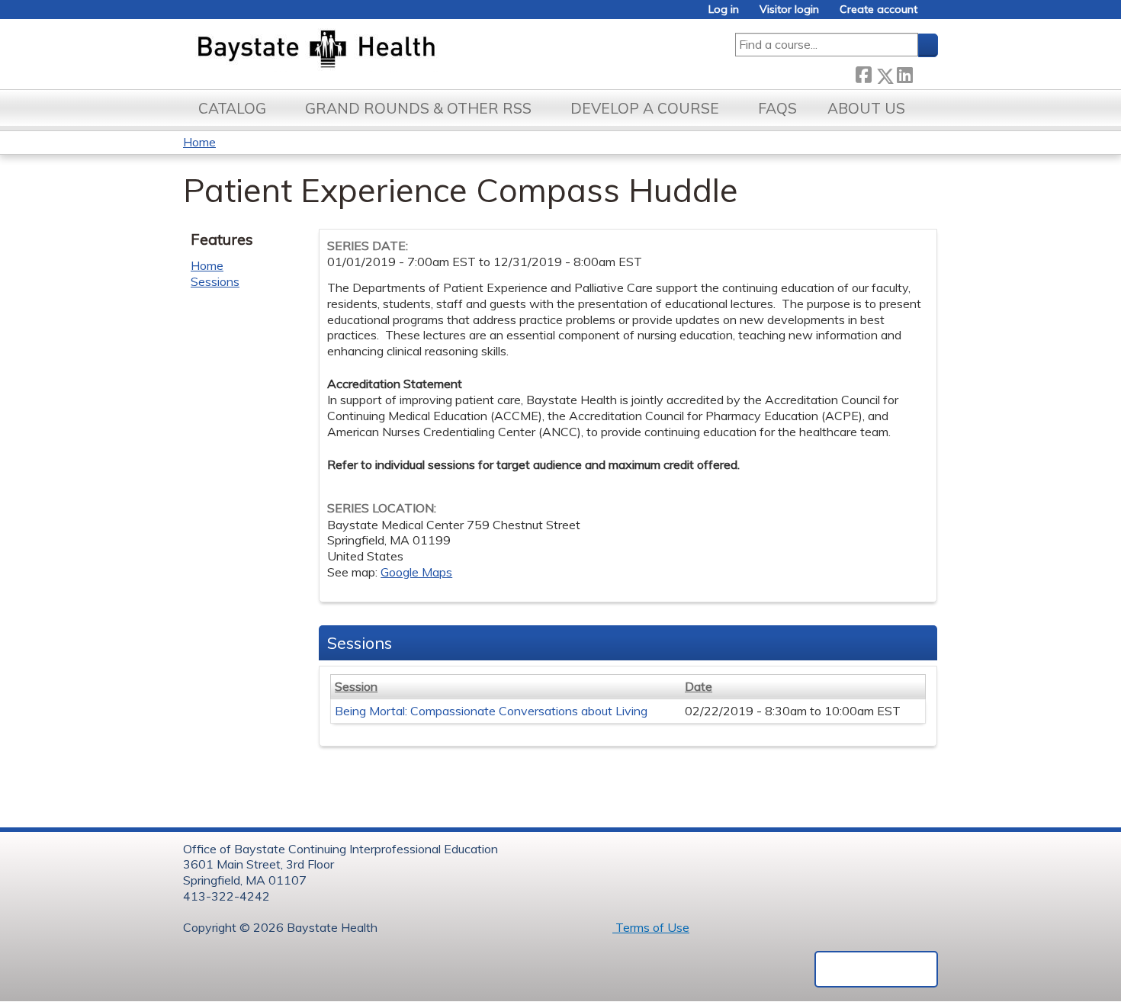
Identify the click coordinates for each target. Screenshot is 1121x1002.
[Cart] (933, 15)
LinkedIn (904, 73)
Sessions (215, 281)
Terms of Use (650, 927)
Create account (878, 9)
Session (356, 686)
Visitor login (789, 9)
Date (698, 686)
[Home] (388, 50)
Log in (723, 9)
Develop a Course (644, 108)
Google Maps (416, 572)
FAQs (777, 108)
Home (199, 141)
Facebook (863, 73)
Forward (925, 72)
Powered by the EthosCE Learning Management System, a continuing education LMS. (876, 969)
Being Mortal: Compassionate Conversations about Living (491, 710)
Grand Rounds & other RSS (418, 108)
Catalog (232, 108)
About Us (866, 108)
